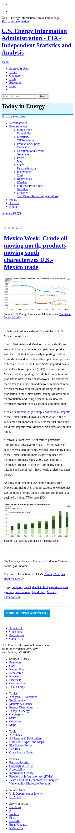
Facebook (15, 807)
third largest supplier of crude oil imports (45, 412)
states (20, 164)
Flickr (12, 817)
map (19, 161)
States (12, 718)
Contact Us (16, 638)
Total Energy (17, 686)
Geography (16, 75)
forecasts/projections (29, 185)
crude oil (23, 147)
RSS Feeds (16, 828)
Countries (15, 721)
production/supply (28, 143)
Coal (12, 666)
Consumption (17, 683)
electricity (23, 137)
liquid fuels (24, 130)
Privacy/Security (19, 762)
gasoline (22, 189)
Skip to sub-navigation (15, 21)
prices (20, 157)
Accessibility (17, 769)
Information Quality (21, 773)
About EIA (16, 628)
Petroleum (15, 662)
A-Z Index (15, 735)
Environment (17, 700)
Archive (14, 203)
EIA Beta (15, 749)
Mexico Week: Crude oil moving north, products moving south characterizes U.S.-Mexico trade (35, 252)
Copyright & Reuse (21, 766)
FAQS (17, 213)
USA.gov (15, 797)
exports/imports (26, 168)
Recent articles (18, 123)
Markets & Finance (20, 704)
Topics (13, 72)
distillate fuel (40, 587)
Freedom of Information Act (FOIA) (31, 776)
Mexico (51, 592)
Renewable (16, 673)
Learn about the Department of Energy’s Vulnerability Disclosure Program (33, 781)
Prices (13, 199)
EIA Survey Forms (20, 745)
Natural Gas (16, 669)
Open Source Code (20, 752)
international (24, 171)
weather (22, 182)
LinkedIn (14, 821)
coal (20, 175)
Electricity (15, 679)
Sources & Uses (19, 68)
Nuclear (14, 676)
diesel (27, 587)
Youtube (14, 814)
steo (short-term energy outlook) (38, 196)
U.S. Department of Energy (26, 793)
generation (23, 154)
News (12, 86)
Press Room (16, 635)
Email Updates (18, 824)
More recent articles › (27, 613)
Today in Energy (19, 711)
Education (15, 82)
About (13, 206)
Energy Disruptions (21, 707)
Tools (12, 79)
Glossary (7, 213)
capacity (22, 192)
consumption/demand (30, 150)
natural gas (24, 133)
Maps (12, 724)
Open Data (15, 631)
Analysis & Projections (23, 697)
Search (43, 96)
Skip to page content (14, 116)
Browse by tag (18, 126)
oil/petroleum (25, 140)
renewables (24, 178)
